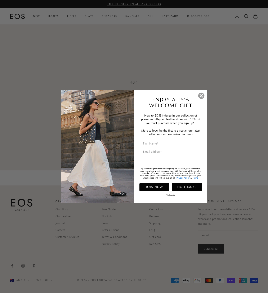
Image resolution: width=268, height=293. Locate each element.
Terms (195, 178)
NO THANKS (186, 187)
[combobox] (145, 161)
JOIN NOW (154, 187)
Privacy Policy (183, 178)
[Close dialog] (201, 95)
